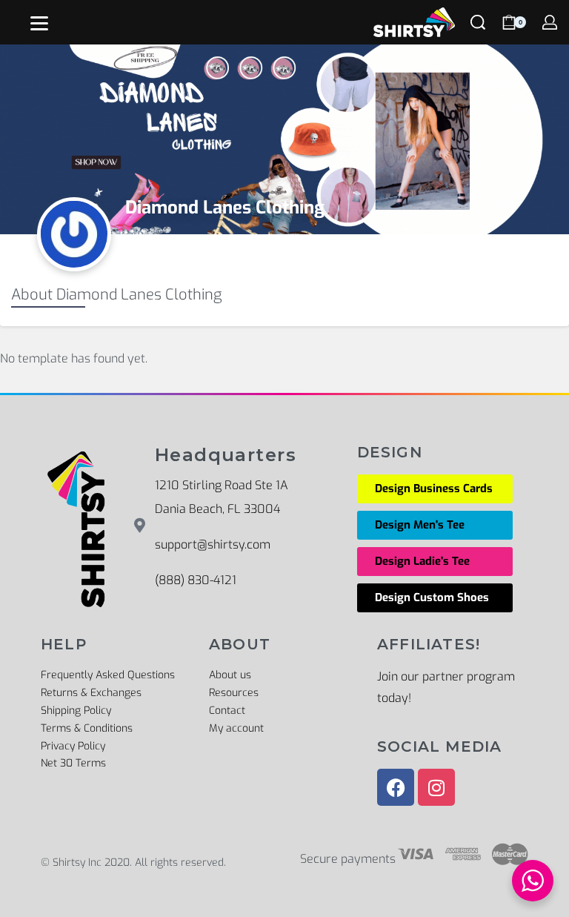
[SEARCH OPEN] (478, 22)
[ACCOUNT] (550, 22)
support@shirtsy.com (212, 544)
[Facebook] (395, 787)
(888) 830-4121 (195, 580)
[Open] (39, 23)
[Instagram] (436, 787)
